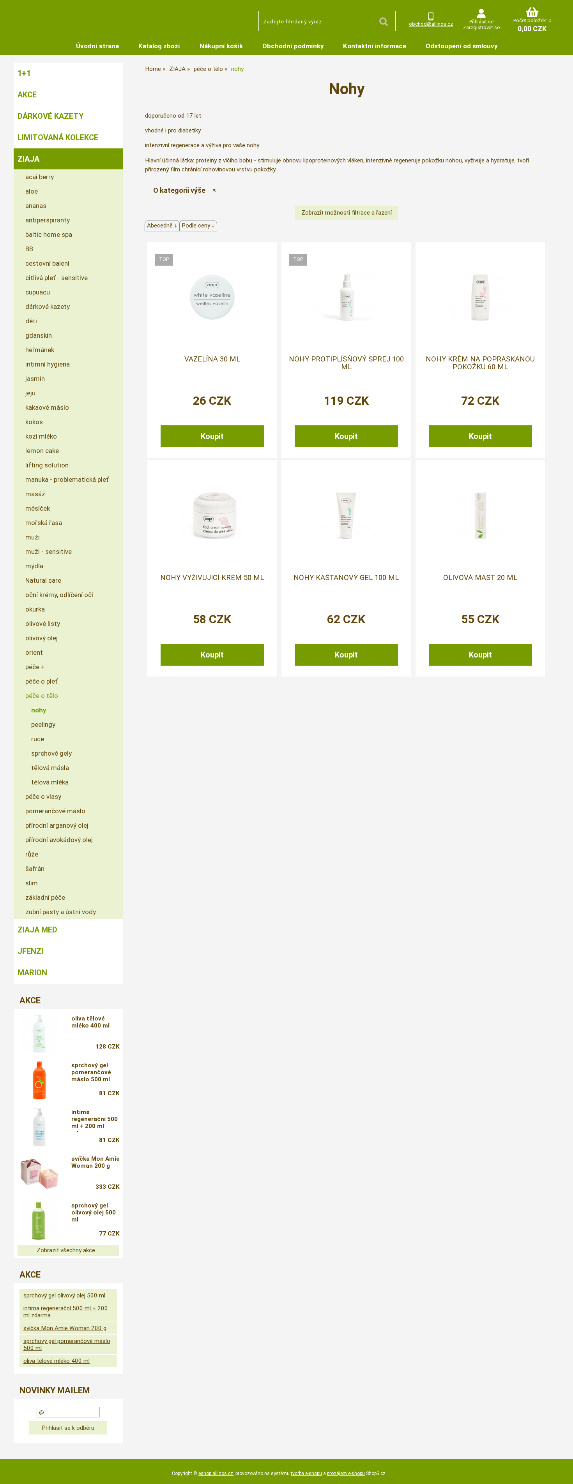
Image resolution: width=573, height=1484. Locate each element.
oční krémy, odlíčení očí (59, 595)
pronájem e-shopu (346, 1473)
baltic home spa (48, 234)
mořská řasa (43, 523)
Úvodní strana (97, 46)
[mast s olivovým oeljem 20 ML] (480, 515)
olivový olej (41, 638)
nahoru (561, 1472)
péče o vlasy (43, 796)
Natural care (43, 580)
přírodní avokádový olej (59, 840)
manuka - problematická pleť (67, 479)
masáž (35, 494)
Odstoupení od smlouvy (461, 46)
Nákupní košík (221, 46)
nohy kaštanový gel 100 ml (346, 578)
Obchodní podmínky (293, 46)
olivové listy (42, 623)
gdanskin (38, 335)
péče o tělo (41, 696)
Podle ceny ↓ (198, 225)
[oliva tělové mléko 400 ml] (39, 1033)
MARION (32, 972)
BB (29, 249)
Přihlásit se (481, 22)
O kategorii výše (179, 190)
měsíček (37, 508)
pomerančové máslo (55, 811)
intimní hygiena (47, 364)
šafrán (34, 868)
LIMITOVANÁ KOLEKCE (58, 137)
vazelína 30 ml (212, 359)
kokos (34, 422)
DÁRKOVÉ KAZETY (51, 116)
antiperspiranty (47, 220)
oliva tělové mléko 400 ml (90, 1022)
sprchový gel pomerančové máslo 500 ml (91, 1072)
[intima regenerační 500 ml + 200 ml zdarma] (39, 1127)
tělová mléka (50, 782)
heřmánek (39, 350)
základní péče (45, 897)
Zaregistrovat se (481, 27)
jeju (30, 393)
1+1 (24, 73)
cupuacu (37, 292)
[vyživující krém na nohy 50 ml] (212, 515)
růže (31, 854)
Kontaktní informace (374, 46)
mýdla (34, 566)
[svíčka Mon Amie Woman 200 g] (39, 1173)
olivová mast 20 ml (480, 578)
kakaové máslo (47, 407)
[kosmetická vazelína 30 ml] (212, 297)
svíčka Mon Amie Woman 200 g (95, 1162)
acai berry (39, 177)
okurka (35, 609)
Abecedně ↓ (162, 225)
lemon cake (42, 451)
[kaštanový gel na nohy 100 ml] (346, 515)
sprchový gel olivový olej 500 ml (93, 1212)
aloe (31, 191)
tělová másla (50, 768)
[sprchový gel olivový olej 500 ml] (39, 1220)
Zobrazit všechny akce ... (68, 1250)
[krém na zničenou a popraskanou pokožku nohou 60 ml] (480, 297)
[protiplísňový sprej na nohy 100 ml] (346, 297)
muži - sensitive (48, 551)
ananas (35, 206)
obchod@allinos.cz (431, 24)
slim (31, 883)
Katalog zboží (159, 46)
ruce (37, 739)
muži (32, 537)
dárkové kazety (47, 306)
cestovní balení (47, 263)
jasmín (35, 378)
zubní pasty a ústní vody (60, 912)
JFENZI (30, 951)
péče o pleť (41, 681)
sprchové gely (51, 753)
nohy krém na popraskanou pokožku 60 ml (480, 363)
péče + (35, 667)
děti (31, 321)
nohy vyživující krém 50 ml (212, 578)
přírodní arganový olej (56, 825)
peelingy (43, 724)
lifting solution (47, 465)
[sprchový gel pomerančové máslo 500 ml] (39, 1080)
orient (34, 652)
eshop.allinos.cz (215, 1473)
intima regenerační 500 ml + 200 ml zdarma (94, 1120)
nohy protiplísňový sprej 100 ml (346, 363)
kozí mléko (41, 436)
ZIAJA (28, 159)
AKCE (27, 94)
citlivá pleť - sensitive (56, 278)
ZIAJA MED (37, 929)
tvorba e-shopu (306, 1473)
